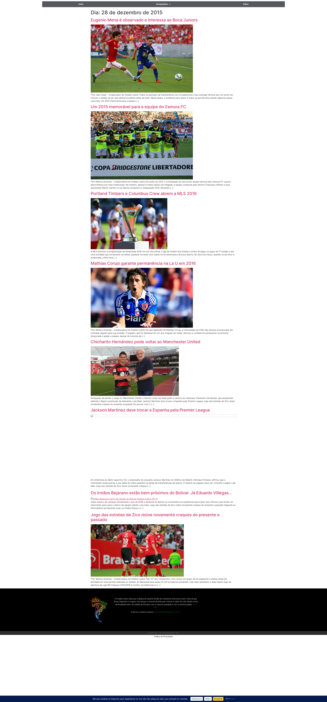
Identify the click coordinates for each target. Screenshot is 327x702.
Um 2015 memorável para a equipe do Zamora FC (138, 106)
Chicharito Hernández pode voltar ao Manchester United (145, 341)
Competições (162, 4)
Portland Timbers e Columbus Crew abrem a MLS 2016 (144, 193)
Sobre (246, 4)
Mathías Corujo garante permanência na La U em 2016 (143, 263)
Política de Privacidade (163, 637)
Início (80, 4)
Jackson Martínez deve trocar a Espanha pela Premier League (150, 410)
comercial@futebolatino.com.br (167, 612)
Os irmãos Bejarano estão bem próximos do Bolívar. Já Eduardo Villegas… (161, 492)
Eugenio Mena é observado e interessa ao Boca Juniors (144, 19)
